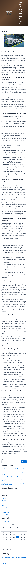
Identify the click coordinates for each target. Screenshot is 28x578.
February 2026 (5, 507)
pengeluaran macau (11, 557)
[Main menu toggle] (25, 13)
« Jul (2, 545)
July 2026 (3, 500)
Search (3, 459)
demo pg (3, 557)
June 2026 (4, 503)
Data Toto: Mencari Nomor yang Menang (11, 476)
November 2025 (5, 512)
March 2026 (4, 505)
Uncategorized (5, 521)
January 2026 (4, 510)
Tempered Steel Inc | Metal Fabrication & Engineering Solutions (20, 13)
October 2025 (4, 514)
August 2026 (4, 498)
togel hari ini (4, 563)
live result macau (20, 557)
